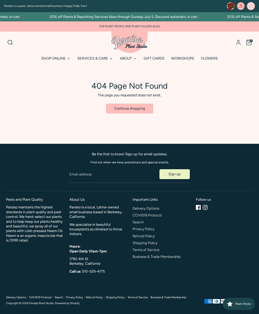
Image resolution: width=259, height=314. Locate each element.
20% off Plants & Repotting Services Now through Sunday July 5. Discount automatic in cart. (121, 17)
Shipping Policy (145, 243)
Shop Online (53, 58)
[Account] (238, 42)
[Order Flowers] (231, 6)
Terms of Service (146, 250)
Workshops (182, 58)
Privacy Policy (143, 229)
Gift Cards (154, 58)
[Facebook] (198, 207)
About (126, 58)
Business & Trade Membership (157, 256)
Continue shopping (129, 108)
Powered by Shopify (67, 303)
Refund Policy (144, 236)
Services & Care (93, 58)
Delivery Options (146, 208)
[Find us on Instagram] (251, 6)
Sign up (174, 174)
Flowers (209, 58)
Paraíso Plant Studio (41, 303)
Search (138, 222)
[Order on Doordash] (241, 6)
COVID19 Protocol (147, 215)
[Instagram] (205, 207)
